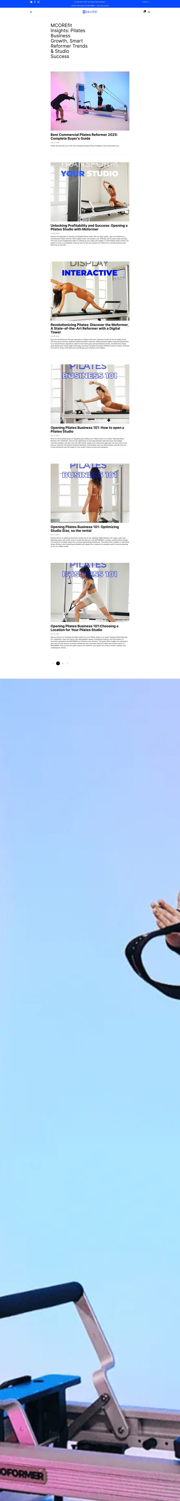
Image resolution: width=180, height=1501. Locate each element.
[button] (149, 12)
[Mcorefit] (90, 12)
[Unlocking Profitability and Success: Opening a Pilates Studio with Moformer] (90, 191)
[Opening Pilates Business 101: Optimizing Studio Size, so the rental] (90, 493)
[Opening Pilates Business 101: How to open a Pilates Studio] (90, 394)
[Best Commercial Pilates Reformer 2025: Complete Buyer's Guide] (90, 101)
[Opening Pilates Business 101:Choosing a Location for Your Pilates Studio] (90, 592)
